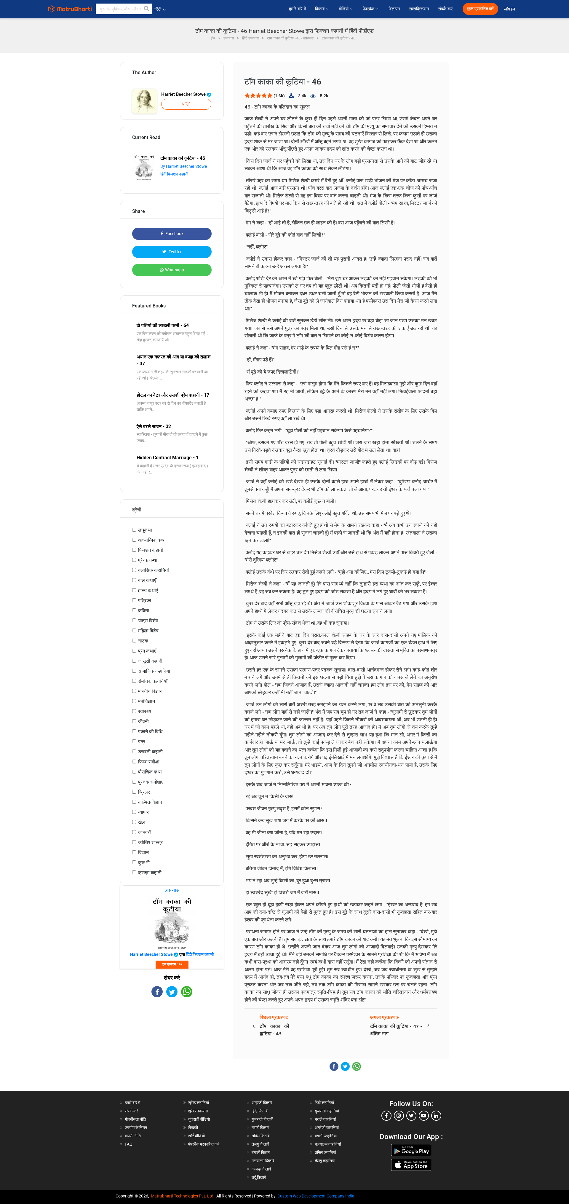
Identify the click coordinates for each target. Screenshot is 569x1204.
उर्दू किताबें (259, 1177)
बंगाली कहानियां (326, 1135)
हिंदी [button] (158, 9)
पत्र (141, 741)
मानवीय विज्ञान (150, 691)
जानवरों (144, 832)
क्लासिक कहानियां (153, 570)
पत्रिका (144, 600)
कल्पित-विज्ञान (150, 802)
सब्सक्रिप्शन (419, 9)
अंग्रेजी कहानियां (327, 1127)
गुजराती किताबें (262, 1119)
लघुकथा (145, 530)
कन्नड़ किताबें (261, 1169)
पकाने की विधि (150, 731)
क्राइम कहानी (150, 873)
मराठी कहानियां (325, 1119)
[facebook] (386, 1116)
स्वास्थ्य (144, 711)
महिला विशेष (148, 631)
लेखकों (193, 1127)
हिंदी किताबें (260, 1111)
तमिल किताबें (261, 1135)
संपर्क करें (445, 9)
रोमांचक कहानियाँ (152, 681)
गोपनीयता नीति (135, 1119)
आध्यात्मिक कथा (152, 540)
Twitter (175, 251)
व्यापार (143, 812)
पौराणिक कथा (150, 772)
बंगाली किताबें (261, 1152)
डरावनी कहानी (150, 752)
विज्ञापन (394, 9)
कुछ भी (144, 862)
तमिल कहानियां (325, 1152)
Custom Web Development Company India (315, 1196)
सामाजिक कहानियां (154, 671)
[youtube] (424, 1116)
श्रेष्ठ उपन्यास (198, 1111)
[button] (146, 9)
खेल (141, 822)
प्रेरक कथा (147, 560)
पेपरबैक (369, 9)
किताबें (320, 9)
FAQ (128, 1144)
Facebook (173, 233)
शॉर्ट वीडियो (196, 1135)
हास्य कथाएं (148, 590)
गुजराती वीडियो (199, 1119)
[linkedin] (436, 1116)
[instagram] (399, 1116)
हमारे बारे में (297, 9)
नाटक (143, 641)
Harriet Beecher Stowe (184, 94)
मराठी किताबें (260, 1127)
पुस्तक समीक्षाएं (150, 782)
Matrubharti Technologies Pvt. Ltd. (183, 1196)
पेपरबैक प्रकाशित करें (203, 1144)
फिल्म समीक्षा (148, 762)
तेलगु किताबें (260, 1144)
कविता (143, 610)
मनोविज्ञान (146, 701)
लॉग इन (510, 9)
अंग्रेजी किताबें (262, 1102)
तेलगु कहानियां (325, 1160)
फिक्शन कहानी (150, 550)
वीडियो (344, 9)
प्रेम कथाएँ (147, 651)
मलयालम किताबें (263, 1160)
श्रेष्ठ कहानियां (198, 1102)
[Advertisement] (172, 1049)
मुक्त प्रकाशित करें (480, 9)
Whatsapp (174, 269)
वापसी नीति (133, 1135)
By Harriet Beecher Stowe (183, 166)
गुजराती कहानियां (327, 1111)
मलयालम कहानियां (328, 1144)
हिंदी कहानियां (324, 1102)
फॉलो (186, 104)
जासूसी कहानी (150, 661)
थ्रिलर (144, 792)
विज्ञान (143, 852)
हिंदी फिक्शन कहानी (174, 174)
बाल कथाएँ (147, 580)
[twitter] (411, 1116)
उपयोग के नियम (136, 1127)
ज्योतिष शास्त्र (150, 842)
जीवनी (143, 721)
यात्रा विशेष (148, 620)
